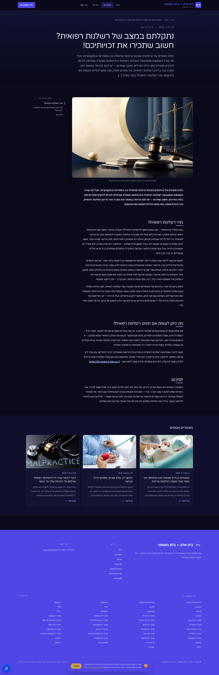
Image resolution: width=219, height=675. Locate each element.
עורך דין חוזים (195, 624)
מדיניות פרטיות (115, 573)
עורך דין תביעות (194, 638)
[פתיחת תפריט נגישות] (6, 668)
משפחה (104, 611)
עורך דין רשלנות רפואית (51, 633)
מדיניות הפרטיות (94, 667)
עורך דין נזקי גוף (54, 629)
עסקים (58, 638)
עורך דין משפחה (147, 629)
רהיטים (58, 642)
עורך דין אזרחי (148, 615)
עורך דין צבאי (148, 633)
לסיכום (59, 114)
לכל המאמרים (26, 5)
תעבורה (151, 647)
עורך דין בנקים (55, 615)
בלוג (166, 20)
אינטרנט (104, 602)
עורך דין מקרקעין (194, 629)
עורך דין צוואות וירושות (98, 633)
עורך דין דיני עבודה (146, 620)
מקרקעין (150, 611)
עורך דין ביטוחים (101, 615)
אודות (95, 5)
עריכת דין (150, 642)
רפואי (198, 647)
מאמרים (107, 5)
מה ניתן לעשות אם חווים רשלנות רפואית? (48, 109)
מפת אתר (118, 578)
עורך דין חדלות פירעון (52, 620)
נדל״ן (59, 611)
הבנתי (76, 666)
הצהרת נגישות (116, 568)
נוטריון (198, 615)
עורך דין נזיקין (102, 629)
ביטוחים (58, 602)
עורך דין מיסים (55, 624)
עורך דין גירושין (194, 620)
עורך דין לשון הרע (100, 624)
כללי (106, 606)
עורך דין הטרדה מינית (99, 620)
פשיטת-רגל (103, 642)
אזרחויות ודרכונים (193, 602)
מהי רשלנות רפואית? (53, 103)
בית (118, 5)
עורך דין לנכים (148, 624)
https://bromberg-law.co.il (104, 361)
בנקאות (198, 606)
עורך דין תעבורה (101, 638)
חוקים (152, 606)
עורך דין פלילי (195, 633)
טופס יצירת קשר (50, 549)
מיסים (198, 611)
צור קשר (83, 5)
